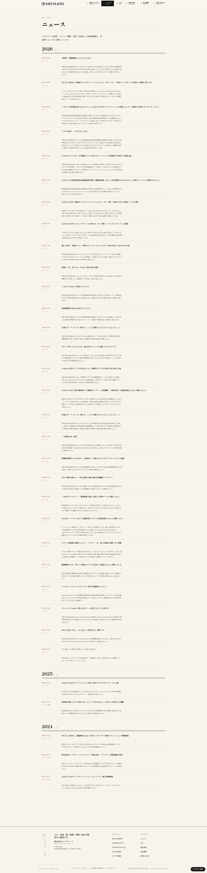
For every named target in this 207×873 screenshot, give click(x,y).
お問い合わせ (144, 856)
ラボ (141, 843)
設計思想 (143, 847)
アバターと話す (198, 869)
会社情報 (143, 852)
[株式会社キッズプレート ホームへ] (52, 4)
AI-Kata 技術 (116, 852)
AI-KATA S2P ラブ (118, 843)
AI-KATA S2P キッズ (118, 847)
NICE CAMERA (117, 839)
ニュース (143, 839)
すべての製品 (116, 856)
